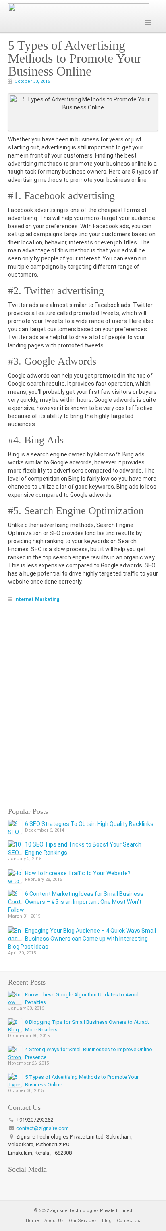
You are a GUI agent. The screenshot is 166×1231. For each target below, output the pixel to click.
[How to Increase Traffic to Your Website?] (15, 876)
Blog (107, 1220)
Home (32, 1220)
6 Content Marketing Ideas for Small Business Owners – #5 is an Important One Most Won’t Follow (75, 902)
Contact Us (128, 1220)
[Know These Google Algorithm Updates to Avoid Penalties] (15, 997)
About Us (54, 1220)
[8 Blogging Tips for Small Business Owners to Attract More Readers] (15, 1025)
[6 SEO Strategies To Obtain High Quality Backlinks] (15, 827)
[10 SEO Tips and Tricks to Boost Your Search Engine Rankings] (15, 847)
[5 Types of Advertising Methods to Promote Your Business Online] (15, 1080)
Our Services (83, 1220)
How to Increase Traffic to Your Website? (78, 873)
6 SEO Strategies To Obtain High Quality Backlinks (89, 824)
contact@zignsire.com (42, 1128)
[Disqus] (83, 704)
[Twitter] (25, 1183)
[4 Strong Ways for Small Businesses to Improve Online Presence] (15, 1052)
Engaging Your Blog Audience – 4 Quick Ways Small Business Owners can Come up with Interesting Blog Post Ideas (82, 938)
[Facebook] (13, 1183)
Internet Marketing (36, 599)
